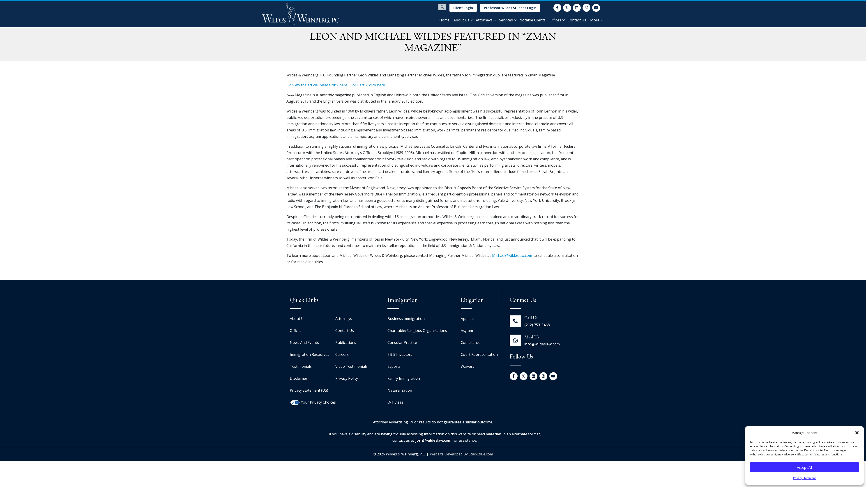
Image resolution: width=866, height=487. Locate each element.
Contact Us (577, 20)
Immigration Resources (309, 354)
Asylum (467, 330)
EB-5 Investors (399, 354)
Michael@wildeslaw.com (512, 255)
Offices (555, 20)
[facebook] (557, 8)
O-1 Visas (395, 402)
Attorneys (484, 20)
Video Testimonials (351, 366)
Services (506, 20)
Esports (394, 366)
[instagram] (586, 8)
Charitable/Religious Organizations (417, 330)
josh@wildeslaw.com (433, 440)
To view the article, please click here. (317, 85)
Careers (342, 354)
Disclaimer (298, 378)
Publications (345, 342)
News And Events (304, 342)
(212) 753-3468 (537, 324)
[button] (857, 432)
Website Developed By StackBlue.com (461, 454)
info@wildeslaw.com (542, 344)
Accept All (804, 467)
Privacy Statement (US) (309, 390)
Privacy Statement (804, 478)
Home (444, 20)
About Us (461, 20)
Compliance (470, 342)
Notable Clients (532, 20)
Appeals (467, 318)
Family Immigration (403, 378)
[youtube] (596, 8)
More (594, 20)
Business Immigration (406, 318)
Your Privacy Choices (318, 402)
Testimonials (301, 366)
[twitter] (567, 8)
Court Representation (479, 354)
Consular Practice (402, 342)
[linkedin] (577, 8)
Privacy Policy (346, 378)
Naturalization (399, 390)
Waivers (467, 366)
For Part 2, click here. (368, 85)
